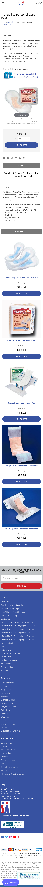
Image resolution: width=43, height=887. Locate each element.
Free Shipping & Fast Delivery (13, 612)
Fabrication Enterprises (10, 760)
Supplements (6, 689)
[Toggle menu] (3, 3)
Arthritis (4, 727)
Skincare (4, 686)
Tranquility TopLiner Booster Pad (21, 340)
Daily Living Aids (7, 710)
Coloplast (5, 756)
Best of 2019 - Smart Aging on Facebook (18, 629)
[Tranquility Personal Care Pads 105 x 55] (11, 119)
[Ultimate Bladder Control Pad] (21, 119)
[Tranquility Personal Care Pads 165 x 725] (31, 119)
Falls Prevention (7, 682)
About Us (5, 601)
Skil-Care (4, 770)
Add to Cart (21, 293)
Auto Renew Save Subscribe (12, 605)
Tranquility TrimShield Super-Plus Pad (21, 466)
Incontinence (6, 693)
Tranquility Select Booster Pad (21, 403)
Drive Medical (6, 743)
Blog (3, 646)
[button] (21, 843)
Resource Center (8, 643)
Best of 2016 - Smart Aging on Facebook (18, 639)
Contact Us (5, 619)
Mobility (4, 696)
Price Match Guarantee (10, 653)
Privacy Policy (6, 657)
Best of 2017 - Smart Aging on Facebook (18, 636)
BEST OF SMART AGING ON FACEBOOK (17, 622)
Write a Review (9, 25)
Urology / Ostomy (8, 724)
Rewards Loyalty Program (11, 608)
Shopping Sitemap (8, 667)
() (38, 3)
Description (21, 165)
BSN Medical (6, 753)
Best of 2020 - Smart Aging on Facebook (18, 626)
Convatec (4, 763)
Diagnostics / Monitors (10, 706)
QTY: (15, 138)
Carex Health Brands (9, 767)
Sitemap (4, 670)
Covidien (4, 746)
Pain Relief (5, 720)
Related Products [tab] (21, 231)
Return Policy (6, 650)
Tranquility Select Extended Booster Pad (21, 528)
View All (4, 777)
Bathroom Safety (7, 703)
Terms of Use (6, 663)
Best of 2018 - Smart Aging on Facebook (18, 632)
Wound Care (6, 717)
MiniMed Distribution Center (12, 774)
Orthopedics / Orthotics (10, 731)
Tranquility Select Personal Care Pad (21, 277)
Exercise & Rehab (8, 700)
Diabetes (4, 713)
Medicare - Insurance (9, 660)
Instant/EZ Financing (9, 615)
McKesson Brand (8, 750)
